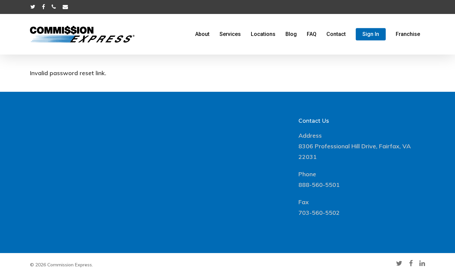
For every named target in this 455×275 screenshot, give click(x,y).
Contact (336, 34)
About (202, 34)
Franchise (408, 34)
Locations (263, 34)
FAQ (311, 34)
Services (230, 34)
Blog (291, 34)
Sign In (370, 34)
